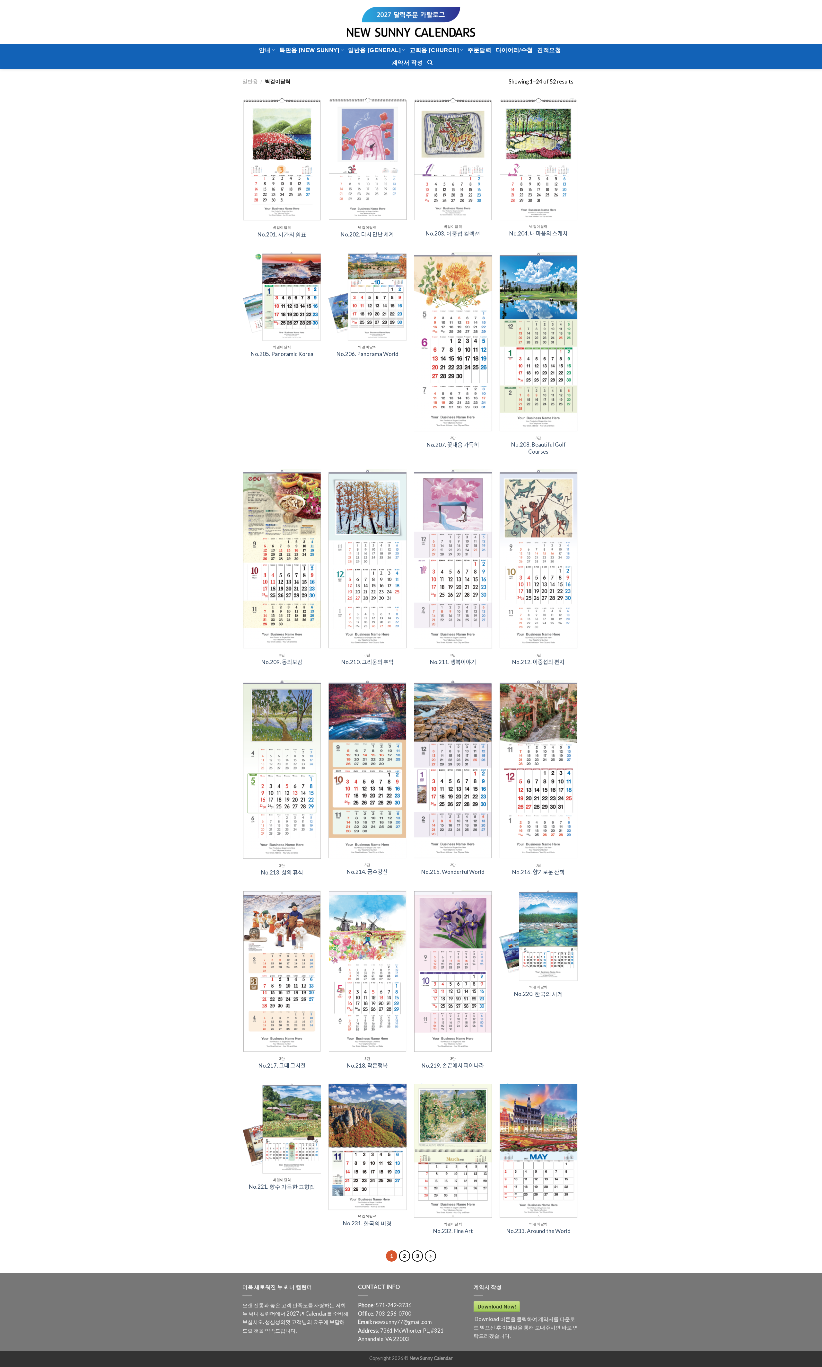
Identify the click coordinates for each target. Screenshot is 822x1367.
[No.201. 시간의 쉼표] (282, 159)
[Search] (430, 62)
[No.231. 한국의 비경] (367, 1147)
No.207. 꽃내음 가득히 (453, 444)
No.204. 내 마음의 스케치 (538, 233)
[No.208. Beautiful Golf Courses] (538, 342)
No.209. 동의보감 (281, 662)
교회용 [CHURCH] (434, 50)
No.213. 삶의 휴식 (282, 872)
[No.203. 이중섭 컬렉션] (453, 159)
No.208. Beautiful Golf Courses (538, 448)
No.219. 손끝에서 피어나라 (453, 1065)
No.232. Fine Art (453, 1231)
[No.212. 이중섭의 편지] (538, 559)
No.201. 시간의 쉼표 (282, 234)
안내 (265, 50)
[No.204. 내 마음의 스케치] (538, 159)
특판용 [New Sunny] (309, 50)
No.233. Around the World (538, 1231)
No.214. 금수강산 (367, 871)
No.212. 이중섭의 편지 (538, 662)
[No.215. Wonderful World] (453, 769)
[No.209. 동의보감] (282, 559)
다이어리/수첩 (514, 50)
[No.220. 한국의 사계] (538, 935)
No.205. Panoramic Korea (282, 354)
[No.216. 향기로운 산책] (538, 769)
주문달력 (479, 50)
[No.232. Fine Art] (453, 1150)
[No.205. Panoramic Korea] (282, 296)
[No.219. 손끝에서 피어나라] (453, 971)
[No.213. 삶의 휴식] (282, 769)
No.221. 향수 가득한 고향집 (282, 1186)
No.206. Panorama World (367, 354)
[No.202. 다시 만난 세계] (367, 159)
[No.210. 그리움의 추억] (367, 559)
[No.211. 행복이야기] (453, 559)
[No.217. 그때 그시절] (282, 971)
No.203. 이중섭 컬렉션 (453, 233)
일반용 (250, 81)
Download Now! (496, 1306)
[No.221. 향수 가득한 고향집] (282, 1128)
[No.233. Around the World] (538, 1150)
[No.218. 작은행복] (367, 971)
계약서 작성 (407, 62)
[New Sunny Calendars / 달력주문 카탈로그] (411, 22)
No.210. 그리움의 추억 (367, 662)
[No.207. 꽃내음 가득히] (453, 342)
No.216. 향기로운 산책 (538, 872)
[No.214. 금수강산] (367, 769)
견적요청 (549, 50)
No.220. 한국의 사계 (538, 993)
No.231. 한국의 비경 (367, 1223)
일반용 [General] (374, 50)
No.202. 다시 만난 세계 (367, 234)
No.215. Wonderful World (453, 871)
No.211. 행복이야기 (453, 662)
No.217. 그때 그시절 (282, 1065)
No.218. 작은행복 (367, 1065)
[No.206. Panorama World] (367, 296)
